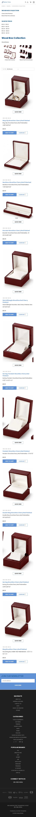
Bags (18, 728)
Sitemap (18, 710)
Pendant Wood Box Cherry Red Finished (16, 451)
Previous (3, 815)
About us (18, 699)
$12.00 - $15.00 (5, 28)
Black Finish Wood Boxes (8, 16)
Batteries (18, 722)
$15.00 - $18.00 (5, 31)
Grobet (18, 757)
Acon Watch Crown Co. (18, 770)
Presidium (18, 766)
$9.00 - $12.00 (5, 26)
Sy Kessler (18, 768)
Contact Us (18, 703)
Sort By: (5, 69)
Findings (18, 724)
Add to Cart (9, 133)
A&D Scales (18, 761)
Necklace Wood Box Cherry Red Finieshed (17, 182)
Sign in (15, 708)
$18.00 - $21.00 (5, 33)
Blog (18, 706)
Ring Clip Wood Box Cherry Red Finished (16, 120)
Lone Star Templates (21, 811)
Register (21, 708)
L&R (18, 759)
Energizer (18, 764)
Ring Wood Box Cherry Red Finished (15, 649)
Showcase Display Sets (18, 735)
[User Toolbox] (28, 2)
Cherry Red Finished (7, 13)
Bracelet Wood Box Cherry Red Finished (16, 230)
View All (18, 772)
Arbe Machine (18, 752)
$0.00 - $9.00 (5, 24)
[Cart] (30, 2)
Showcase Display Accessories (18, 737)
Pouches (18, 733)
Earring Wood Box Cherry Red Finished (16, 582)
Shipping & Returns (18, 701)
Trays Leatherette (18, 739)
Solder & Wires (18, 726)
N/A (18, 750)
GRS (18, 755)
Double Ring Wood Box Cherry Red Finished (17, 513)
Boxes (18, 730)
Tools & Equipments (18, 719)
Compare (22, 133)
